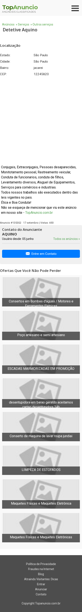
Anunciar (41, 589)
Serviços (23, 24)
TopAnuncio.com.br (39, 213)
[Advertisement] (41, 120)
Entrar (41, 584)
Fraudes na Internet (41, 569)
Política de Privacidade (41, 564)
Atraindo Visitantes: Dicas (41, 579)
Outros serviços (43, 24)
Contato (41, 594)
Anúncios (8, 24)
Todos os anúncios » (66, 239)
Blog (41, 574)
